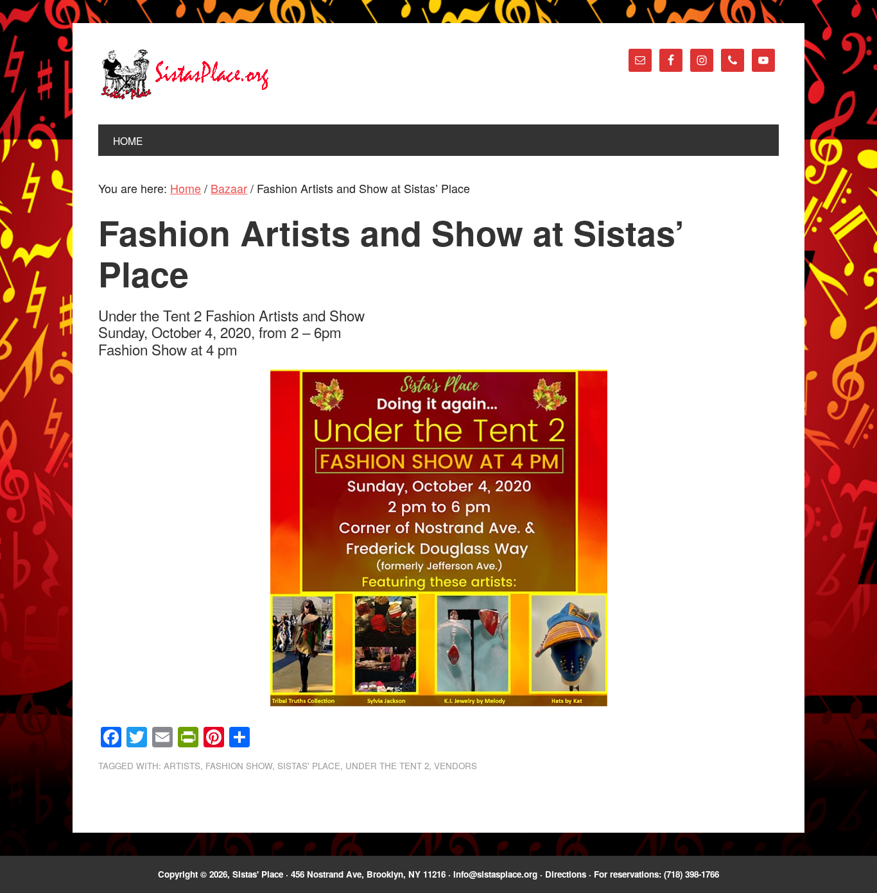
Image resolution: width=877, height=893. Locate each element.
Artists (182, 766)
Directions (565, 874)
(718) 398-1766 (691, 874)
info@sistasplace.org (495, 874)
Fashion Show (238, 766)
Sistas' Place (185, 74)
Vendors (455, 766)
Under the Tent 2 (387, 766)
